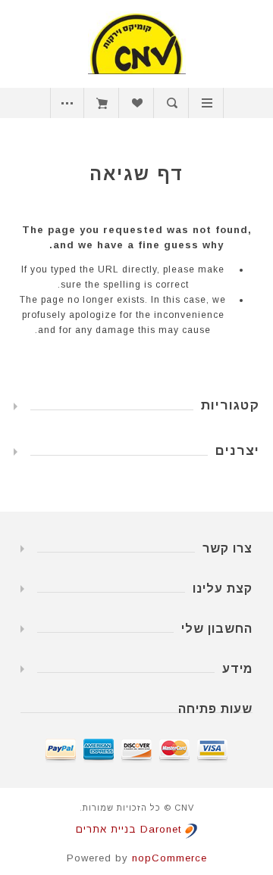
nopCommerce (169, 858)
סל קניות (102, 103)
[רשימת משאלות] (137, 103)
